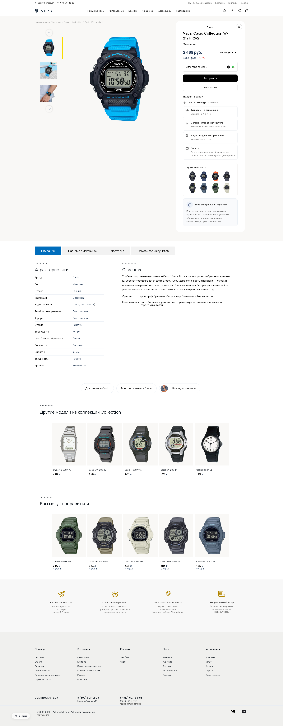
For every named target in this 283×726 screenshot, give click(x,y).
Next (49, 109)
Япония (77, 291)
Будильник (160, 296)
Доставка (220, 2)
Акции (123, 661)
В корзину (210, 78)
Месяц (201, 296)
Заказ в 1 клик (210, 87)
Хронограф (146, 296)
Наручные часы (96, 10)
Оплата (38, 661)
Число (209, 296)
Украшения (147, 10)
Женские (167, 661)
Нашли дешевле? (229, 52)
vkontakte (233, 710)
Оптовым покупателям (88, 670)
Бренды (133, 10)
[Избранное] (239, 10)
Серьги (209, 670)
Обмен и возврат (43, 670)
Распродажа (183, 10)
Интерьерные (116, 10)
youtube (244, 710)
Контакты (232, 2)
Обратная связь (43, 679)
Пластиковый (80, 318)
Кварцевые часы (82, 304)
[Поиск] (224, 10)
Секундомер (173, 296)
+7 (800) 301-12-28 (65, 2)
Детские (167, 666)
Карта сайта (43, 714)
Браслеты (210, 657)
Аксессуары (164, 10)
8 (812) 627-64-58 (131, 697)
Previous (49, 32)
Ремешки (167, 675)
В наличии (196, 126)
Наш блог (125, 657)
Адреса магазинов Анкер (130, 704)
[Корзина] (246, 10)
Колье (209, 661)
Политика (82, 679)
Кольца (209, 666)
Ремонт (81, 675)
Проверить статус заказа (47, 675)
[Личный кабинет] (232, 10)
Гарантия (39, 666)
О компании (83, 657)
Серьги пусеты (213, 675)
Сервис (244, 2)
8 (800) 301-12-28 (88, 697)
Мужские (167, 657)
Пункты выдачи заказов (200, 2)
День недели (189, 296)
